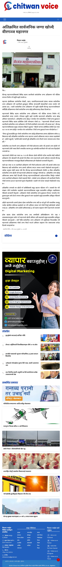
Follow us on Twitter (52, 542)
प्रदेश (18, 540)
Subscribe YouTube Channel (52, 547)
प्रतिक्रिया (8, 236)
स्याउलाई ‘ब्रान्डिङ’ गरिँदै (15, 335)
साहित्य (29, 545)
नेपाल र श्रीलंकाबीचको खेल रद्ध (14, 449)
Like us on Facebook (51, 536)
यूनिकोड (22, 561)
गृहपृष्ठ (18, 532)
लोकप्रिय (5, 331)
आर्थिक (18, 545)
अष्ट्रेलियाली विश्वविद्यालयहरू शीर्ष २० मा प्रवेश (21, 345)
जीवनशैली (29, 543)
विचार (38, 540)
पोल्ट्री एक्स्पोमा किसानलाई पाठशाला (17, 471)
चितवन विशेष (20, 537)
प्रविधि (28, 540)
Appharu (52, 565)
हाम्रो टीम (7, 561)
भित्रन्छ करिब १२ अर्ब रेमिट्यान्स (15, 426)
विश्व (38, 545)
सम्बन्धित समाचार (10, 382)
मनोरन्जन (19, 548)
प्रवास (38, 532)
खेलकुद (29, 535)
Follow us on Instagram (52, 552)
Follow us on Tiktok (52, 558)
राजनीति (19, 543)
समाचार (19, 535)
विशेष (38, 543)
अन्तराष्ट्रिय (29, 532)
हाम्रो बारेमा (11, 561)
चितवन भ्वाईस (21, 40)
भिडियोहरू (39, 537)
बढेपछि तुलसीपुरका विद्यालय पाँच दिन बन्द (17, 494)
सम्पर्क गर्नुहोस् (17, 561)
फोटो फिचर (39, 535)
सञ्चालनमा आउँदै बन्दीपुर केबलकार (16, 404)
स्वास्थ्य (28, 537)
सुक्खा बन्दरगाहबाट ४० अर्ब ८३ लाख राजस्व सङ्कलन (20, 516)
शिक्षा (38, 548)
